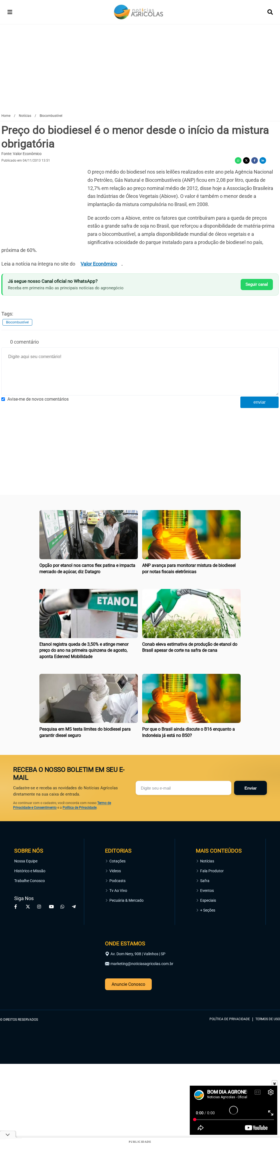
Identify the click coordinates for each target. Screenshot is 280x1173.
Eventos (207, 890)
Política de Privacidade (80, 807)
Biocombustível (17, 322)
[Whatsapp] (238, 160)
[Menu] (9, 12)
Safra (204, 881)
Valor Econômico (99, 264)
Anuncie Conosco (128, 984)
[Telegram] (74, 906)
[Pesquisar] (270, 12)
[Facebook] (254, 160)
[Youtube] (51, 906)
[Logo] (138, 12)
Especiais (208, 900)
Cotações (117, 861)
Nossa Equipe (25, 861)
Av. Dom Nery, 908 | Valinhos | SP (137, 954)
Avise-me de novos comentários (38, 399)
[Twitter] (246, 160)
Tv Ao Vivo (118, 890)
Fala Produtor (212, 871)
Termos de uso (267, 1019)
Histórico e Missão (29, 871)
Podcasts (117, 881)
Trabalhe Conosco (29, 881)
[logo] (265, 994)
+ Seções (207, 910)
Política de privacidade (229, 1019)
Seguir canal (257, 284)
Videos (115, 871)
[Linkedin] (262, 160)
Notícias (207, 861)
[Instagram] (40, 906)
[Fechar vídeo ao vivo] (274, 1083)
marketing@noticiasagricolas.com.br (141, 963)
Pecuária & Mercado (126, 900)
